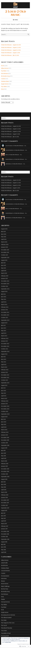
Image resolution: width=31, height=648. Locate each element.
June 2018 (3, 484)
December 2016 (5, 531)
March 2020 (4, 429)
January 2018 (4, 497)
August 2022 (4, 354)
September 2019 (5, 445)
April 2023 (3, 333)
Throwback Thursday (6, 628)
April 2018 (3, 489)
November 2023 (5, 315)
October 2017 (4, 505)
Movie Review (4, 583)
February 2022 (4, 369)
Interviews (4, 578)
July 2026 (3, 231)
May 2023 (3, 330)
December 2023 (5, 312)
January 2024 (4, 309)
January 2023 (4, 341)
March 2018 (4, 492)
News (2, 89)
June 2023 (3, 328)
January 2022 (4, 372)
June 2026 (3, 234)
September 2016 (5, 539)
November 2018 (5, 471)
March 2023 (4, 335)
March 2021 (4, 398)
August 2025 (4, 260)
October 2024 (4, 286)
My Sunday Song (5, 76)
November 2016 (5, 534)
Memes (3, 581)
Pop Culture (4, 86)
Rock (2, 65)
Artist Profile (4, 562)
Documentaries (5, 576)
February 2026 (4, 244)
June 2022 (3, 359)
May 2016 (3, 549)
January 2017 (4, 528)
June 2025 (3, 265)
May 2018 (3, 487)
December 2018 (5, 469)
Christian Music (5, 81)
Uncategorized (5, 635)
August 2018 (4, 479)
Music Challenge (5, 586)
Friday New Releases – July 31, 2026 (10, 55)
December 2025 (5, 249)
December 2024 (5, 281)
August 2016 (4, 541)
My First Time (4, 589)
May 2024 (3, 299)
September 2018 (5, 476)
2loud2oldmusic (9, 159)
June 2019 (3, 453)
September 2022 (5, 351)
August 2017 (4, 510)
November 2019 (5, 440)
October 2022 (4, 349)
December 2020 (5, 406)
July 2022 (3, 356)
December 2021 (5, 375)
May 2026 (3, 236)
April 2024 (3, 302)
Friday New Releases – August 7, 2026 (10, 52)
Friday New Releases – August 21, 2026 (11, 47)
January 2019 (4, 466)
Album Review (4, 68)
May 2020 (3, 424)
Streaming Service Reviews (8, 615)
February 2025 (4, 276)
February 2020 (4, 432)
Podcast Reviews (5, 602)
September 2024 (5, 289)
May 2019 (3, 455)
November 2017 (5, 502)
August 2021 (4, 385)
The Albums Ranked (6, 617)
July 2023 (3, 325)
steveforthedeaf (9, 150)
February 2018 (4, 495)
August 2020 (4, 416)
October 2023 (4, 317)
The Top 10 (4, 625)
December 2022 (5, 343)
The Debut (3, 620)
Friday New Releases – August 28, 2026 (11, 45)
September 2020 (5, 414)
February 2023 (4, 338)
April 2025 (3, 270)
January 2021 (4, 403)
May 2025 (3, 268)
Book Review (4, 565)
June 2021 (3, 390)
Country (3, 78)
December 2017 (5, 500)
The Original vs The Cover (7, 622)
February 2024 (4, 307)
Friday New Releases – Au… (20, 145)
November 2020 (5, 409)
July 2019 (3, 450)
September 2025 (5, 257)
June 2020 (3, 422)
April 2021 (3, 395)
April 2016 (3, 552)
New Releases (4, 73)
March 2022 (4, 367)
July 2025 (3, 262)
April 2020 (3, 427)
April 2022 (3, 364)
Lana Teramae (8, 145)
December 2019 (5, 437)
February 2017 (4, 526)
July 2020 (3, 419)
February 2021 (4, 401)
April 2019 (3, 458)
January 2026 (4, 247)
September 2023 (5, 320)
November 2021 (5, 377)
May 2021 (3, 393)
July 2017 (3, 513)
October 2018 (4, 474)
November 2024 (5, 283)
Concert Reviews (5, 570)
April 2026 (3, 239)
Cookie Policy (8, 642)
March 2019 (4, 461)
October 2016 (4, 536)
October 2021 (4, 380)
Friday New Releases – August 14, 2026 (11, 50)
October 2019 (4, 442)
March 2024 (4, 304)
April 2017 (3, 521)
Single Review (4, 84)
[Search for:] (15, 34)
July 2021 (3, 388)
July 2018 (3, 482)
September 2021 (5, 382)
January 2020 (4, 435)
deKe (6, 154)
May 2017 (3, 518)
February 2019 (4, 463)
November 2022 (5, 346)
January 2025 (4, 278)
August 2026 (4, 229)
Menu (16, 19)
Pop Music (3, 71)
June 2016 (3, 547)
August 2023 (4, 322)
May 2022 (3, 362)
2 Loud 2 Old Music (15, 13)
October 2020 (4, 411)
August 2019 (4, 448)
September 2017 (5, 508)
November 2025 (5, 252)
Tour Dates (4, 630)
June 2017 (3, 515)
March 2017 (4, 523)
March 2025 (4, 273)
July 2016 (3, 544)
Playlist (3, 599)
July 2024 (3, 294)
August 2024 (4, 291)
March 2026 (4, 242)
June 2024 (3, 296)
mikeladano (8, 163)
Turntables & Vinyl (6, 633)
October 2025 (4, 255)
